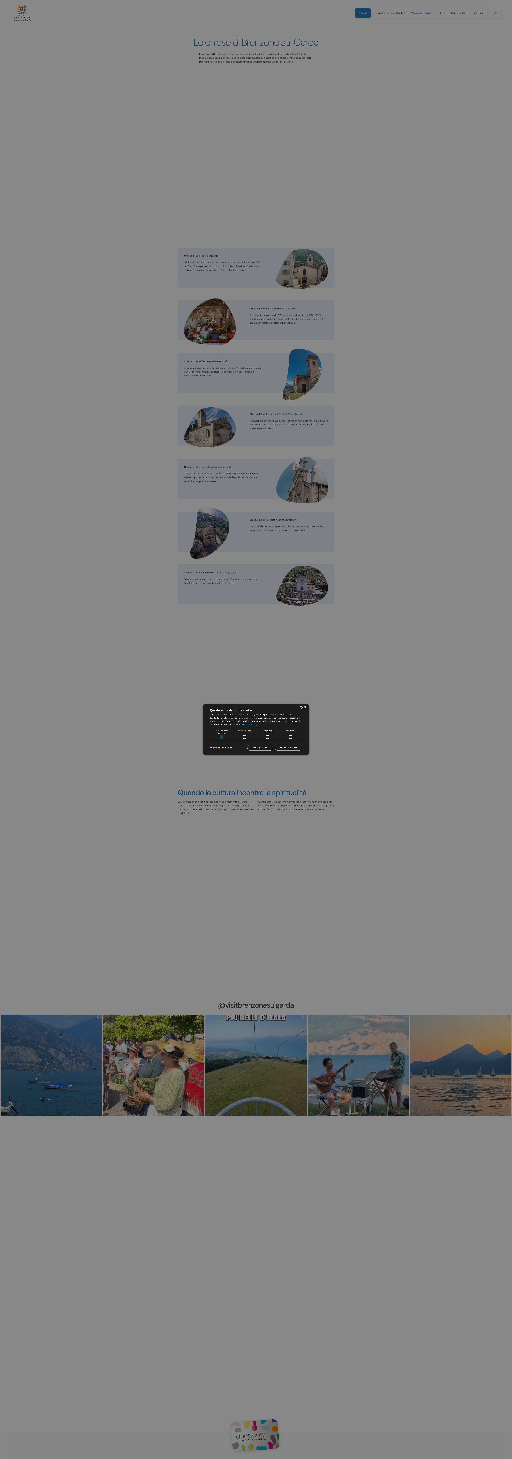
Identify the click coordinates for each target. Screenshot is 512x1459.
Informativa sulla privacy (246, 724)
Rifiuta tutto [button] (260, 747)
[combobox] (301, 707)
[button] (221, 747)
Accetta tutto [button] (288, 747)
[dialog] (256, 729)
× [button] (305, 707)
